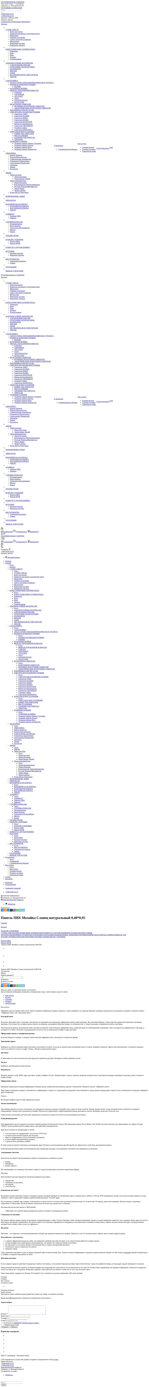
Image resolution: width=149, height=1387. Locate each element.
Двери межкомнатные (26, 765)
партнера (127, 1252)
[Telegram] (23, 910)
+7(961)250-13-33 (7, 14)
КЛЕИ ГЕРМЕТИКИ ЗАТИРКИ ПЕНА (29, 594)
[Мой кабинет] (2, 529)
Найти (4, 1385)
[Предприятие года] (11, 8)
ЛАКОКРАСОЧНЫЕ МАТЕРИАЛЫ (27, 610)
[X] (11, 910)
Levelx (55, 1359)
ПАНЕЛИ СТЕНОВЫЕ (23, 826)
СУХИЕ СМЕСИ (20, 573)
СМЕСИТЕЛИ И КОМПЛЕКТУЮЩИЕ (33, 677)
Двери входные (24, 755)
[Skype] (20, 910)
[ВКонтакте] (2, 910)
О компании (14, 861)
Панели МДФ (6, 943)
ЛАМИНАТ (18, 798)
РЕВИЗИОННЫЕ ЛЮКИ (64, 935)
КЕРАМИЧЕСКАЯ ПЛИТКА (25, 787)
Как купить (14, 869)
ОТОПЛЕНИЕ (37, 935)
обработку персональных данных (26, 1323)
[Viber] (14, 910)
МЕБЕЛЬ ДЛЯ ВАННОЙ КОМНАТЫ (32, 647)
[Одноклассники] (5, 910)
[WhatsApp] (17, 910)
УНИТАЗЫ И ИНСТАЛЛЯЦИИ (30, 700)
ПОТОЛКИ (18, 838)
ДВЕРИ (17, 749)
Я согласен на (21, 1323)
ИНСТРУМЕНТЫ (21, 847)
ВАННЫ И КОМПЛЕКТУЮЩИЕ (31, 638)
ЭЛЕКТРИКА (19, 728)
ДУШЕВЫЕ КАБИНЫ (26, 714)
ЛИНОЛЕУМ (79, 935)
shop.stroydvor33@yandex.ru (13, 900)
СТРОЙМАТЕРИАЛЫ (22, 808)
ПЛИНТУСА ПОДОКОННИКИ (56, 933)
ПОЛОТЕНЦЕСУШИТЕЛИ (28, 665)
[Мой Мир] (8, 910)
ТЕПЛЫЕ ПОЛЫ (41, 937)
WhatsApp (11, 904)
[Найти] (2, 12)
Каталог (13, 567)
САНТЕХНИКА (20, 630)
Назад (12, 565)
